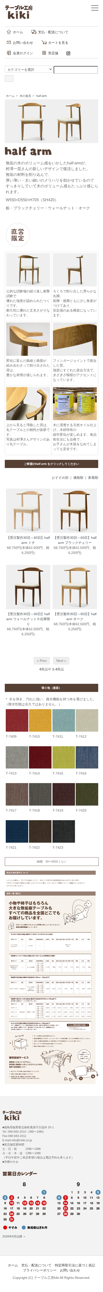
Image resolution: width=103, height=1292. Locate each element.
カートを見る (58, 43)
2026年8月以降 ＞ (14, 1236)
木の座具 (25, 96)
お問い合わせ (23, 43)
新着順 (93, 477)
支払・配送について (53, 32)
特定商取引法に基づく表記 (75, 1265)
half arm (41, 96)
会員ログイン (23, 53)
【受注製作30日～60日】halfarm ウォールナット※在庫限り (28, 619)
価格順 (78, 477)
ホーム (18, 32)
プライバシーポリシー (40, 1270)
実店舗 (53, 53)
